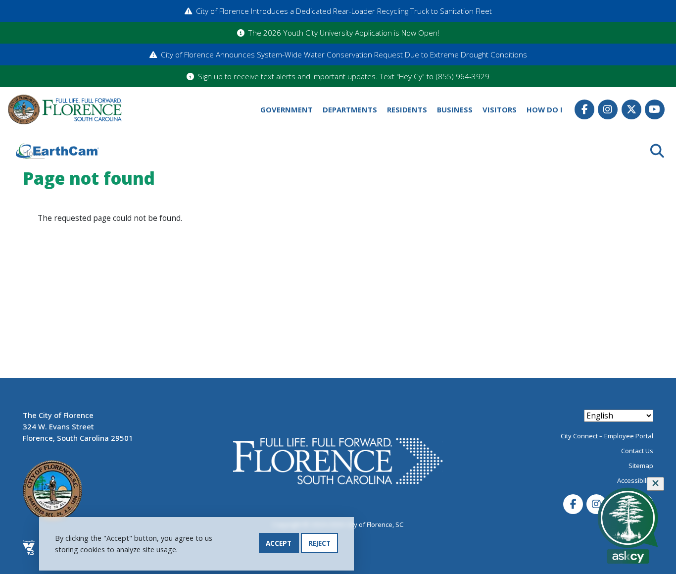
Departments (350, 109)
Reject (319, 543)
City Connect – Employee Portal (607, 435)
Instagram (608, 109)
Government (286, 109)
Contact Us (637, 450)
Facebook (584, 109)
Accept (278, 543)
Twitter (631, 109)
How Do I (545, 109)
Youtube (655, 109)
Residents (407, 109)
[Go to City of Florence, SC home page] (65, 110)
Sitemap (640, 465)
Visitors (500, 109)
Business (455, 109)
